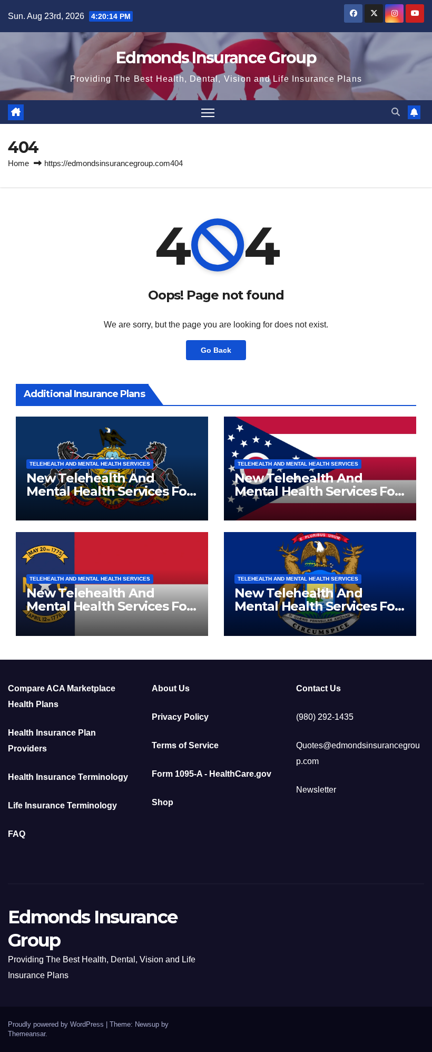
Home (18, 163)
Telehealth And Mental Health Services (90, 464)
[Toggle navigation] (208, 112)
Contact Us (318, 688)
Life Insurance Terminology (62, 805)
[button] (395, 112)
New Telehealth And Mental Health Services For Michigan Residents (317, 606)
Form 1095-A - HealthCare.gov (211, 773)
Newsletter (316, 789)
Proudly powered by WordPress (57, 1024)
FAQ (16, 833)
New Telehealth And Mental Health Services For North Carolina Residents (109, 606)
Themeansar (26, 1034)
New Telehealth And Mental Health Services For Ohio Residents (317, 491)
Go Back (216, 350)
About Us (171, 688)
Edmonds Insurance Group (216, 57)
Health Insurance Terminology (68, 777)
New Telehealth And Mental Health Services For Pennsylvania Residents (109, 491)
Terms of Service (185, 745)
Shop (162, 802)
